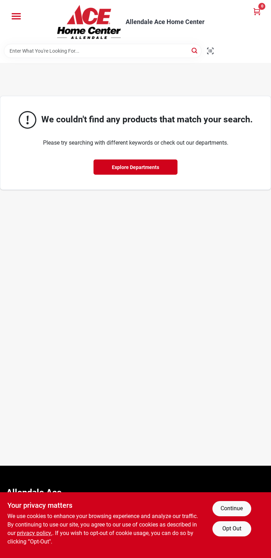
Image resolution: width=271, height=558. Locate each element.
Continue (232, 508)
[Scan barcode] (210, 51)
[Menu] (16, 16)
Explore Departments (135, 167)
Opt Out (231, 528)
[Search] (195, 50)
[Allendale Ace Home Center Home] (89, 22)
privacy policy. (34, 533)
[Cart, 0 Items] (256, 11)
